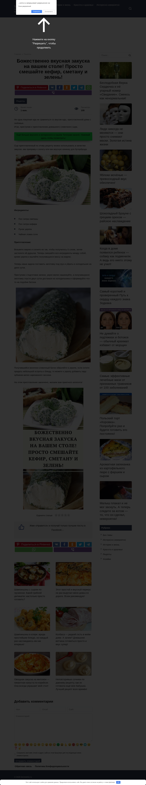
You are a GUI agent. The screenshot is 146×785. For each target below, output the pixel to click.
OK (118, 782)
